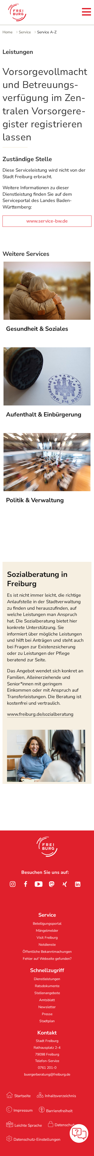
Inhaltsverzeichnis (60, 1095)
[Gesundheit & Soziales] (47, 318)
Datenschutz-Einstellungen (37, 1139)
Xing (65, 884)
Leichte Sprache (28, 1125)
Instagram (13, 884)
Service (25, 32)
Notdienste (47, 944)
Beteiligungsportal (47, 923)
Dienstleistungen (47, 979)
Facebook (26, 884)
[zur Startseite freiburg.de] (22, 13)
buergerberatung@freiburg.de (47, 1074)
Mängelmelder (47, 930)
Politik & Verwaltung (35, 500)
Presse (47, 1014)
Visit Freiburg (47, 937)
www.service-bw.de (47, 221)
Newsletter (47, 1007)
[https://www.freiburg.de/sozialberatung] (46, 780)
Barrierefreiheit (59, 1110)
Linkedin (78, 884)
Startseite (22, 1095)
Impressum (23, 1110)
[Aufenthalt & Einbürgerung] (47, 404)
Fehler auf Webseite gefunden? (47, 958)
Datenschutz (65, 1124)
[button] (47, 846)
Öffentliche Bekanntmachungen (47, 951)
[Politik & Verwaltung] (47, 489)
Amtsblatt (47, 1000)
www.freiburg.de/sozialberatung (40, 714)
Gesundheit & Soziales (37, 329)
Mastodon (52, 884)
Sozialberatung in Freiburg (37, 578)
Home (8, 32)
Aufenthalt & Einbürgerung (43, 414)
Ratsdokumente (47, 986)
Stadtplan (47, 1021)
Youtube (39, 884)
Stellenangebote (47, 993)
